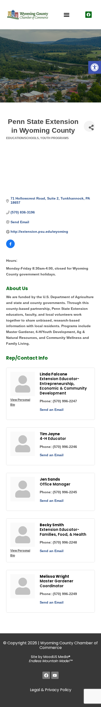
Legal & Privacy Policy (50, 690)
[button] (94, 67)
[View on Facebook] (10, 247)
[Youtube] (55, 675)
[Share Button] (89, 126)
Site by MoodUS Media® (50, 658)
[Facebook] (88, 14)
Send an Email (51, 410)
